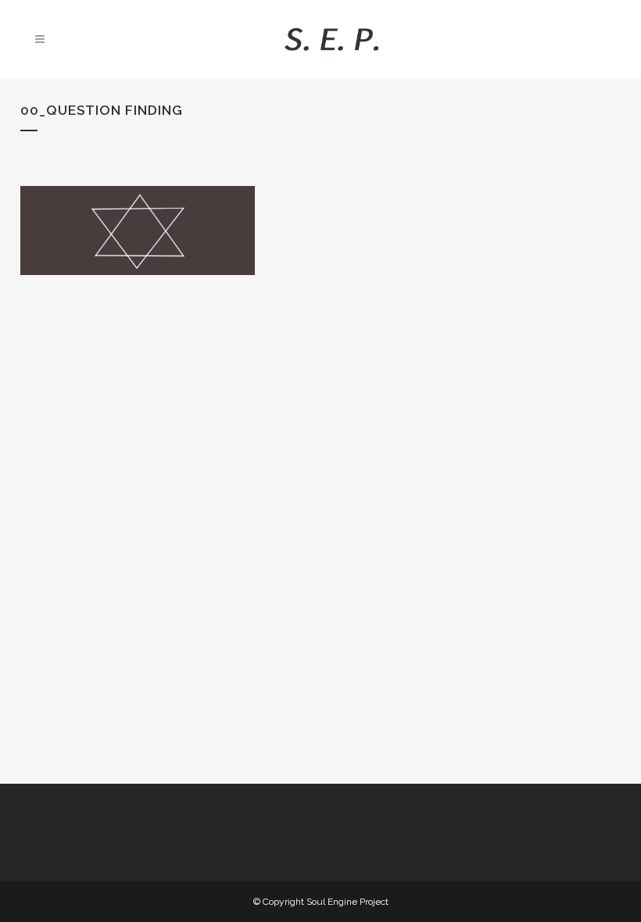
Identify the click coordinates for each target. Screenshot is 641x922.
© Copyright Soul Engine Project (321, 901)
